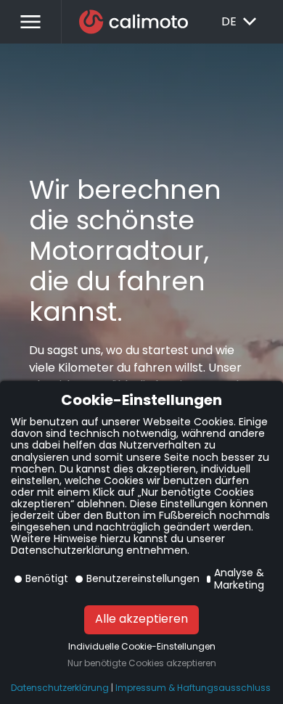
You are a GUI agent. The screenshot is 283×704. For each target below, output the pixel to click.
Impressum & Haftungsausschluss (193, 688)
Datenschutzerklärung (60, 688)
